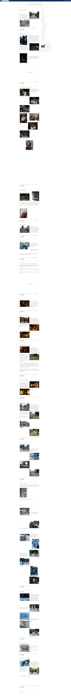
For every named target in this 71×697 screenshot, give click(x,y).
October (44, 26)
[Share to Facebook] (22, 29)
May (43, 32)
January (44, 37)
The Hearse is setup (23, 443)
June (43, 31)
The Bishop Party (23, 190)
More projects (22, 591)
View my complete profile (45, 51)
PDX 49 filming (22, 241)
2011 (42, 16)
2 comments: (33, 374)
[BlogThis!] (20, 29)
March (43, 35)
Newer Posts (21, 690)
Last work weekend (23, 483)
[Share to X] (21, 29)
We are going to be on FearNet (25, 658)
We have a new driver (23, 299)
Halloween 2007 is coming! (24, 643)
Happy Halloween (23, 34)
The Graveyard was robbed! (24, 345)
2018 (42, 12)
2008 (42, 20)
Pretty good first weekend (24, 315)
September (44, 27)
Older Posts (37, 690)
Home (29, 690)
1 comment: (32, 28)
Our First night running (24, 380)
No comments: (33, 184)
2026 (42, 10)
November (44, 22)
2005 (42, 40)
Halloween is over (23, 10)
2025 (42, 11)
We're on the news (23, 224)
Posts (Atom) (24, 692)
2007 (42, 21)
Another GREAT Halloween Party (25, 87)
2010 (42, 17)
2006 (42, 39)
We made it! (22, 402)
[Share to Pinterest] (23, 29)
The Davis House (35, 4)
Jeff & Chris (48, 44)
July (43, 30)
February (44, 36)
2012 (42, 15)
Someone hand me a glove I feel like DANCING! (28, 263)
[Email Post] (35, 28)
